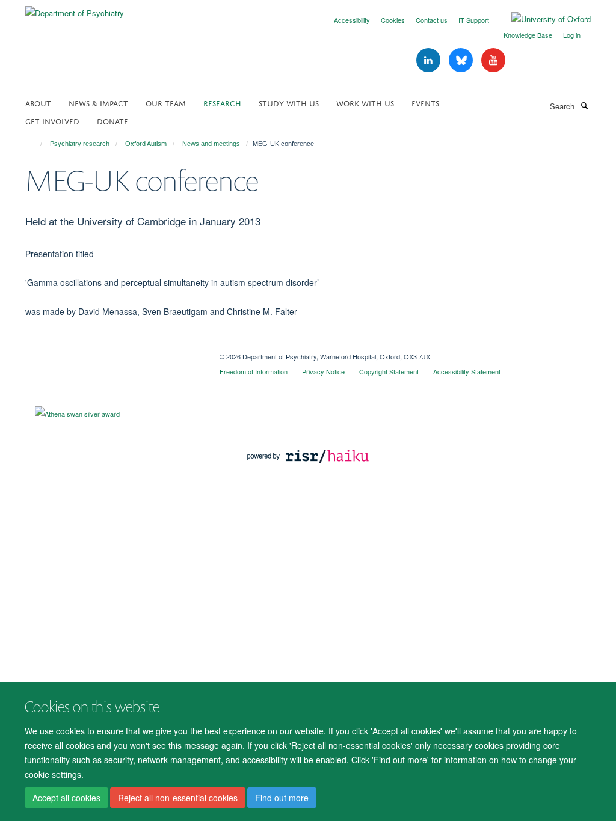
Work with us (365, 102)
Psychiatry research (79, 143)
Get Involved (52, 120)
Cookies (393, 20)
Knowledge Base (528, 35)
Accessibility (352, 20)
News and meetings (211, 143)
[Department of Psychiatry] (74, 8)
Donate (112, 120)
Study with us (289, 102)
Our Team (166, 102)
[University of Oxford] (542, 19)
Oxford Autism (146, 143)
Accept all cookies (66, 798)
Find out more (282, 798)
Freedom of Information (254, 371)
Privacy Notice (323, 371)
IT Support (473, 20)
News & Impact (98, 102)
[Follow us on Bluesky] (462, 60)
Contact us (432, 20)
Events (425, 102)
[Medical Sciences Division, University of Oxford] (113, 352)
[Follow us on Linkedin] (429, 60)
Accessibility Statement (466, 371)
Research (222, 102)
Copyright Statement (389, 371)
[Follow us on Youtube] (493, 60)
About (38, 102)
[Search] (584, 105)
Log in (572, 35)
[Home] (35, 143)
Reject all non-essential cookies (178, 798)
